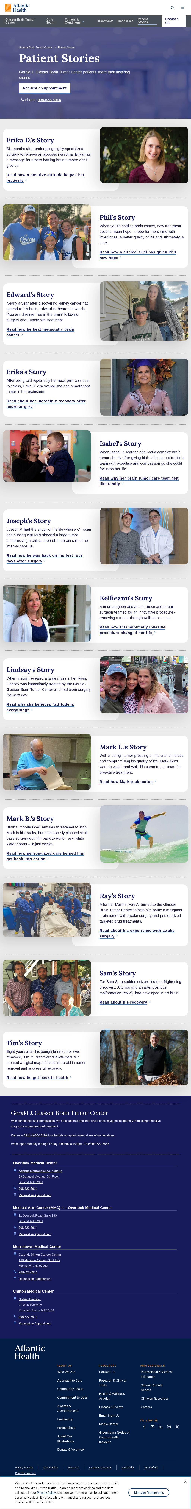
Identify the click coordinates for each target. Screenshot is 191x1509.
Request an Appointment (35, 1195)
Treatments (105, 21)
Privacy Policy (46, 1492)
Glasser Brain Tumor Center (20, 21)
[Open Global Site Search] (172, 7)
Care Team (50, 21)
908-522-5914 (49, 100)
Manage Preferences (149, 1492)
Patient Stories (143, 21)
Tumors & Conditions (73, 21)
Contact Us (171, 21)
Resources (125, 21)
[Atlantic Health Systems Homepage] (17, 8)
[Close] (185, 1482)
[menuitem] (66, 1372)
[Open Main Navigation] (183, 7)
